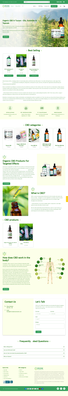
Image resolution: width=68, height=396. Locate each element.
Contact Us (5, 376)
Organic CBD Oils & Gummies (21, 145)
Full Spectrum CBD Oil (23, 373)
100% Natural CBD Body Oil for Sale (46, 145)
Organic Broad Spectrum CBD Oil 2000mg (34, 70)
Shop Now (6, 36)
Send (38, 331)
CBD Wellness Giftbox (21, 70)
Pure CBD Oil (34, 145)
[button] (18, 6)
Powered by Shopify (15, 388)
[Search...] (49, 2)
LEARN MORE (6, 183)
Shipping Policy (6, 375)
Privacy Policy (6, 373)
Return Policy (6, 371)
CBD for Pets (21, 375)
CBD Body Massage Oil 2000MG (8, 70)
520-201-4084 (61, 2)
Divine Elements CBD (8, 388)
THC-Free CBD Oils (59, 145)
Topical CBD (8, 145)
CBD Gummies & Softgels (23, 376)
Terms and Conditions (7, 378)
